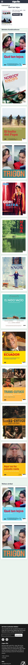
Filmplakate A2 (6, 5)
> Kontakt (4, 657)
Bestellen (16, 14)
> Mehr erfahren (5, 656)
